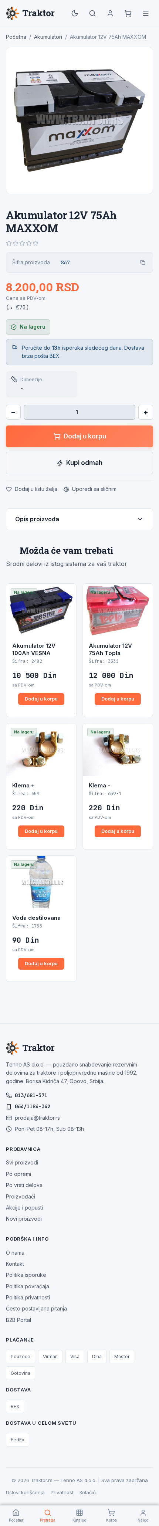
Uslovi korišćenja (25, 1492)
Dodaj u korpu (85, 436)
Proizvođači (20, 1196)
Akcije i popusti (24, 1207)
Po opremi (18, 1174)
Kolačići (88, 1492)
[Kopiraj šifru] (143, 262)
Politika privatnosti (28, 1297)
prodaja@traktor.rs (37, 1118)
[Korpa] (128, 13)
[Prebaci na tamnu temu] (74, 13)
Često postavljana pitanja (36, 1308)
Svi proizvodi (22, 1162)
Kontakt (15, 1264)
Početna (16, 37)
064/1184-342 (32, 1106)
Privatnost (62, 1492)
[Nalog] (110, 13)
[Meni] (145, 13)
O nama (15, 1252)
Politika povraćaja (27, 1286)
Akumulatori (48, 37)
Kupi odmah (84, 463)
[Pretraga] (92, 13)
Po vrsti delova (24, 1185)
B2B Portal (18, 1320)
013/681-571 (31, 1095)
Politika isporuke (26, 1275)
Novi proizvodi (24, 1218)
